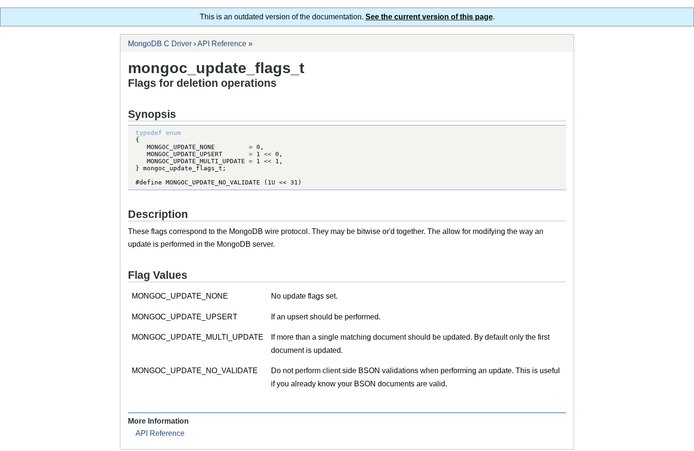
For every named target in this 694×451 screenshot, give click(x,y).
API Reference (221, 44)
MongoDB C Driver (160, 44)
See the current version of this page (429, 17)
